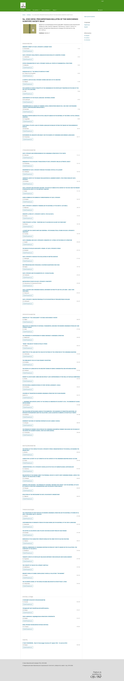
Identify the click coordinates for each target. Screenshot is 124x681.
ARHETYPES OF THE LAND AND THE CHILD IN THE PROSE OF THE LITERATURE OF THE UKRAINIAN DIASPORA (49, 352)
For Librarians (87, 40)
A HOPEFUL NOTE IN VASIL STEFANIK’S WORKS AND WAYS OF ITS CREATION (41, 79)
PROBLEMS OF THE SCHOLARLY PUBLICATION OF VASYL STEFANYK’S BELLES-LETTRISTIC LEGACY (46, 161)
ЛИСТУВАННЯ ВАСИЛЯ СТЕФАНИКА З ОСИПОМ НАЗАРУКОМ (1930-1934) (41, 265)
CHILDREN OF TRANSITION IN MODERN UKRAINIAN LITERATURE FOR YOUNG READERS (44, 393)
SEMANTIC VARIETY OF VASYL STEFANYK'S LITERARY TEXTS (37, 46)
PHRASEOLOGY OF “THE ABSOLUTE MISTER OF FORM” (36, 71)
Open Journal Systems (89, 16)
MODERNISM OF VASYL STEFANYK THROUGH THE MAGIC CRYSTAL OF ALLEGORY (42, 169)
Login (102, 1)
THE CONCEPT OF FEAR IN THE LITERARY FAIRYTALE (35, 565)
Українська (87, 24)
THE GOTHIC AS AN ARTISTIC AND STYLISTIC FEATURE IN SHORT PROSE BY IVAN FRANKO (45, 530)
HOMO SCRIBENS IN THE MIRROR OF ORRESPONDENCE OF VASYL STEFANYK (41, 197)
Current (22, 10)
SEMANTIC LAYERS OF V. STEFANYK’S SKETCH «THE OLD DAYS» (38, 214)
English (86, 27)
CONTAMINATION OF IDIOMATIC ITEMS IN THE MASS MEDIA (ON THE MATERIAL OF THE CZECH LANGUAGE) (49, 522)
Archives (28, 10)
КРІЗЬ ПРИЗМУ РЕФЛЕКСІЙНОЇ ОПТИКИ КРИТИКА (35, 624)
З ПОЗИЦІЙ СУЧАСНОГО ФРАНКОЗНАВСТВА (34, 600)
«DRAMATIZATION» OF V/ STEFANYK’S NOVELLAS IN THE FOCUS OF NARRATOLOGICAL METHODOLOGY (48, 467)
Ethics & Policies (46, 10)
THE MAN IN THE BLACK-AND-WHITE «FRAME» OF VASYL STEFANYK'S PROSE (42, 248)
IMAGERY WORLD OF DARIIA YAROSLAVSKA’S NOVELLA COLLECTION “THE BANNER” (43, 573)
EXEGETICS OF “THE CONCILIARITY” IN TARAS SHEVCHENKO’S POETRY (40, 317)
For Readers (86, 35)
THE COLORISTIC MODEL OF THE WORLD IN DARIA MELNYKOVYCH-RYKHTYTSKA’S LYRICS (45, 581)
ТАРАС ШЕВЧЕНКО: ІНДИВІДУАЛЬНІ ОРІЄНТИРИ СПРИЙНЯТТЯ (39, 616)
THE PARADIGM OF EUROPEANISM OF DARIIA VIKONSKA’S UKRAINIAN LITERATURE (43, 335)
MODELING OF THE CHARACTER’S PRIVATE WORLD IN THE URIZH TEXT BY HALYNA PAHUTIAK (46, 539)
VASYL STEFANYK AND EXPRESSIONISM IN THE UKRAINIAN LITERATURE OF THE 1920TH (44, 153)
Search (101, 10)
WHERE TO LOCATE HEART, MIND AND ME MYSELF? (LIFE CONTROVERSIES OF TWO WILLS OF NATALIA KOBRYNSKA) (51, 376)
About (54, 10)
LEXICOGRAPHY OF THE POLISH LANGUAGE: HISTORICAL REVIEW (39, 97)
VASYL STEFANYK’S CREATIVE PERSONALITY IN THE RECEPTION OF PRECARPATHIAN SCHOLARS (46, 299)
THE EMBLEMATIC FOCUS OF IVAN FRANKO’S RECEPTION (37, 360)
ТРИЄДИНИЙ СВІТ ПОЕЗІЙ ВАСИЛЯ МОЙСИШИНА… (36, 608)
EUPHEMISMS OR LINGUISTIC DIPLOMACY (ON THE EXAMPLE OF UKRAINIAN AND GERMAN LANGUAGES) (48, 135)
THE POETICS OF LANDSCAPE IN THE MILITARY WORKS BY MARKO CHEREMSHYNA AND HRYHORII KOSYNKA (49, 368)
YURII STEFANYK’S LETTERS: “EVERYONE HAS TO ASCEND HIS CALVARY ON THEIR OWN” (44, 222)
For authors (36, 10)
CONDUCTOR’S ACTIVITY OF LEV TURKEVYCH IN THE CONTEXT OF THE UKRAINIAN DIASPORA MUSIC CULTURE (50, 458)
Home (24, 14)
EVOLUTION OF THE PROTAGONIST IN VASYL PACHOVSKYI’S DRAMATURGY (41, 494)
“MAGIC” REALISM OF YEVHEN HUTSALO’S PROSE (35, 343)
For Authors (86, 37)
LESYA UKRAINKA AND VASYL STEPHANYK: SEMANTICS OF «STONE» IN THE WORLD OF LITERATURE (47, 240)
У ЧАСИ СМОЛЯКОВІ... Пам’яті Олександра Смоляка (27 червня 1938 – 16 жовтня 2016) (45, 643)
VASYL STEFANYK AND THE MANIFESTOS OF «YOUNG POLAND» (38, 273)
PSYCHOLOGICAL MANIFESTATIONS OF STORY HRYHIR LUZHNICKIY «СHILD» (42, 385)
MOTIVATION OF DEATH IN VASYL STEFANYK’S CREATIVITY (37, 281)
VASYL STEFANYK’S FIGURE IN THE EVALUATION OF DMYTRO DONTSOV (40, 256)
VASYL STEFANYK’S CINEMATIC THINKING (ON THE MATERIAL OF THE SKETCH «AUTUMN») (45, 205)
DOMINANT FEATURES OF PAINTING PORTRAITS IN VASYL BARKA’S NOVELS (41, 421)
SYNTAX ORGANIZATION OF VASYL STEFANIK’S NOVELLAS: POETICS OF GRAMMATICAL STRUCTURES (47, 63)
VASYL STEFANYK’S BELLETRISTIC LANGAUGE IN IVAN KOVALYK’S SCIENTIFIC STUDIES (44, 55)
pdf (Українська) (28, 51)
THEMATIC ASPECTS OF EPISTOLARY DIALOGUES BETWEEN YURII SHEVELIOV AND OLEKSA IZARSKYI (47, 557)
